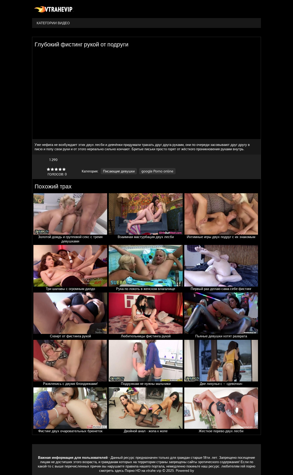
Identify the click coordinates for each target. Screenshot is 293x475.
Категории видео (53, 23)
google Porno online (157, 171)
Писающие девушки (119, 171)
